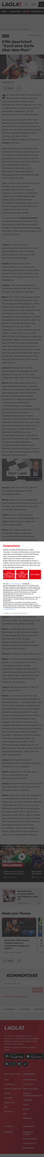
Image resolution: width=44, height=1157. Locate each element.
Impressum (7, 613)
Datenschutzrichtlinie (20, 613)
